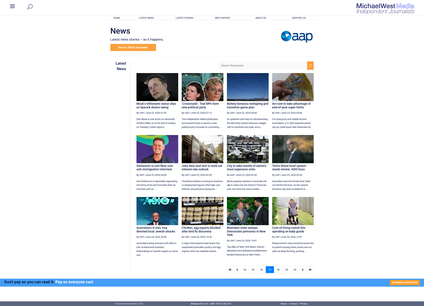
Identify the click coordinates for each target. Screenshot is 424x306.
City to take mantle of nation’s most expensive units (246, 167)
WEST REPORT (222, 18)
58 (278, 269)
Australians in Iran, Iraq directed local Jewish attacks (155, 229)
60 (295, 269)
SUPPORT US (299, 18)
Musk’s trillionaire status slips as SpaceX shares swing (156, 105)
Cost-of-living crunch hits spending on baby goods (288, 229)
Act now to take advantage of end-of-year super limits (291, 105)
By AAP (140, 112)
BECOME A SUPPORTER (404, 282)
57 (270, 269)
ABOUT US (260, 18)
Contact (293, 303)
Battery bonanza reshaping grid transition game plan (247, 105)
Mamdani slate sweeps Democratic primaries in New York (246, 231)
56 (261, 269)
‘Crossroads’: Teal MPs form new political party (200, 105)
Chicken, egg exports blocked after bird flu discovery (201, 229)
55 (253, 269)
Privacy (304, 303)
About (283, 303)
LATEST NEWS (146, 18)
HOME (116, 18)
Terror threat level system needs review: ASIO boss (289, 167)
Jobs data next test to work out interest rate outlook (202, 167)
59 (286, 269)
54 (244, 269)
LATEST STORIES (184, 18)
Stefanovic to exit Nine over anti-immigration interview (154, 167)
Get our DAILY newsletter (133, 47)
